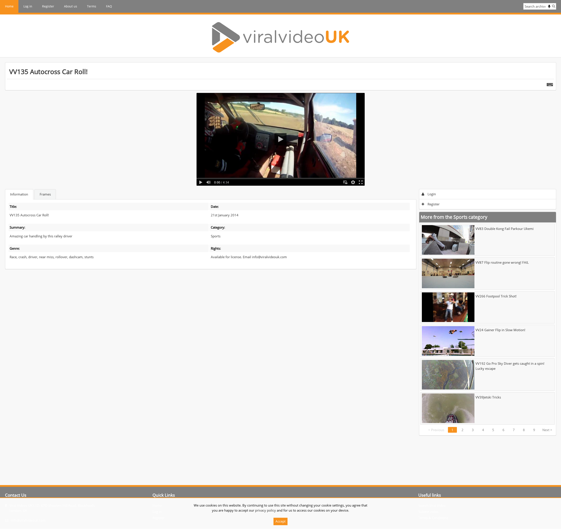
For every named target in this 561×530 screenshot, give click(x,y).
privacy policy (265, 510)
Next (547, 430)
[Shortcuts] (550, 83)
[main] (280, 248)
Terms (91, 6)
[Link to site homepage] (280, 37)
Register (48, 6)
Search (553, 6)
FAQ (109, 6)
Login (431, 194)
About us (70, 6)
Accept (280, 521)
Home (9, 6)
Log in (27, 6)
